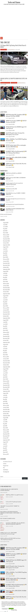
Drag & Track (5, 465)
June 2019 (5, 397)
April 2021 (5, 352)
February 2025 (6, 259)
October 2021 (5, 340)
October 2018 (5, 413)
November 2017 (6, 436)
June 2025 (5, 251)
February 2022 (6, 332)
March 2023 (5, 306)
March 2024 (5, 281)
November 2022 (6, 314)
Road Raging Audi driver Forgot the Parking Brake (15, 204)
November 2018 (6, 411)
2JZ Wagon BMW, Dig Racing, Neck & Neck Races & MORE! (13, 46)
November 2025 (6, 241)
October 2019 (5, 389)
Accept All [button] (11, 609)
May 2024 (5, 277)
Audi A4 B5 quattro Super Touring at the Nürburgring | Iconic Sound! (15, 133)
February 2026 (6, 234)
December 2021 (6, 336)
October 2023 (6, 291)
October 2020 (6, 364)
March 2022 (5, 330)
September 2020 (6, 367)
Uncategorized (6, 471)
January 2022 (6, 334)
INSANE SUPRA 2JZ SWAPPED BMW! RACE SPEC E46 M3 (13, 79)
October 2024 (6, 267)
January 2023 (6, 310)
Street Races (3, 49)
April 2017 (5, 450)
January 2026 (6, 236)
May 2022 (5, 326)
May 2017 (5, 448)
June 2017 (5, 446)
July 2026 (5, 224)
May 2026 (5, 228)
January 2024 (6, 285)
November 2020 (6, 362)
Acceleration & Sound (5, 82)
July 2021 (5, 346)
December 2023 (6, 287)
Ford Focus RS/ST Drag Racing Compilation (13, 501)
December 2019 (6, 385)
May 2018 (5, 423)
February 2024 (6, 283)
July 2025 (5, 249)
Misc (4, 467)
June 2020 (5, 373)
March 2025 (5, 257)
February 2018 (6, 430)
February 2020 (6, 381)
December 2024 (6, 263)
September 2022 (6, 318)
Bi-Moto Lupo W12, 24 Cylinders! (6, 214)
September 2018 (6, 415)
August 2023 (5, 295)
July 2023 (5, 297)
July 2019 (5, 395)
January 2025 (6, 261)
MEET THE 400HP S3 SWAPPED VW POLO (7, 518)
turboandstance (11, 49)
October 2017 (5, 438)
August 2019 (5, 393)
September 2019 (6, 391)
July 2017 (5, 444)
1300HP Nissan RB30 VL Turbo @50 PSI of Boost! (14, 494)
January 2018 (6, 432)
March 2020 (5, 379)
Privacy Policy (14, 609)
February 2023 (6, 308)
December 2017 (6, 434)
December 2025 (6, 239)
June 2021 (5, 348)
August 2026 (5, 222)
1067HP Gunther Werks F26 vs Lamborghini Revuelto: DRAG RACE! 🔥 (16, 145)
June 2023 (5, 299)
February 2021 (6, 356)
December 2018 (6, 409)
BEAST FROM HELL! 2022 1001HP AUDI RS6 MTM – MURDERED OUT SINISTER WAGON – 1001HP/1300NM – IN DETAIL (10, 513)
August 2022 (5, 320)
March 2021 (5, 354)
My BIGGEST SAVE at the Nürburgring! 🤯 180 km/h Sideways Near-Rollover (16, 152)
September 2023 (6, 293)
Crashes (4, 463)
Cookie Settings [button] (4, 609)
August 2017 (5, 442)
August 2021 (5, 344)
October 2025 (6, 243)
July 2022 (5, 322)
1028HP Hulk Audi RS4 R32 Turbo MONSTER (13, 173)
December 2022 (6, 312)
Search (1, 476)
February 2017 (6, 454)
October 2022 (6, 316)
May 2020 (5, 375)
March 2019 (5, 403)
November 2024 (6, 265)
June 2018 (5, 421)
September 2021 (6, 342)
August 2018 (5, 417)
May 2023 (5, 301)
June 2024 (5, 275)
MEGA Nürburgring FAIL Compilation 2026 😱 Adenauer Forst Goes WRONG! (16, 115)
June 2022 (5, 324)
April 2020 (5, 377)
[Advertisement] (14, 22)
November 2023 (6, 289)
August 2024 (5, 271)
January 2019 (6, 407)
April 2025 (5, 255)
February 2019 (6, 405)
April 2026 (5, 230)
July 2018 (5, 419)
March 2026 (5, 232)
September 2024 (6, 269)
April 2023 (5, 304)
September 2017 (6, 440)
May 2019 (5, 399)
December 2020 (6, 360)
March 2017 (5, 452)
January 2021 (6, 358)
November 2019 (6, 387)
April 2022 (5, 328)
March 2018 (5, 427)
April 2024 (5, 279)
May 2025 (5, 253)
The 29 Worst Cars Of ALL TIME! (11, 188)
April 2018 (5, 425)
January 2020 (6, 383)
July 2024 (5, 273)
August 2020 (5, 369)
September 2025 (6, 245)
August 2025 (5, 247)
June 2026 (5, 226)
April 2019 (5, 401)
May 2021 (5, 350)
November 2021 (6, 338)
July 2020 (5, 371)
